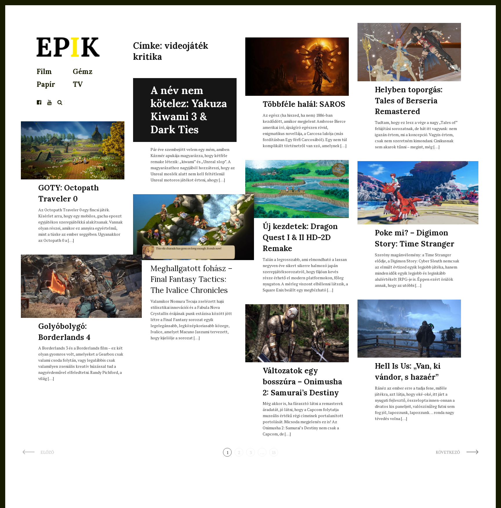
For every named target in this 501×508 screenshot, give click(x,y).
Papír (46, 84)
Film (44, 71)
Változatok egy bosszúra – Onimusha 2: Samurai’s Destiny (302, 381)
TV (78, 84)
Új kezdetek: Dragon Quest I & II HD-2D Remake (300, 237)
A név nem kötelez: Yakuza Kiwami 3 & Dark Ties (188, 110)
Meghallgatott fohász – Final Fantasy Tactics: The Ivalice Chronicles (191, 279)
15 (274, 452)
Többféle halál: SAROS (304, 104)
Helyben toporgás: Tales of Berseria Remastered (408, 100)
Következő (448, 452)
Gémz (82, 71)
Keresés (60, 102)
